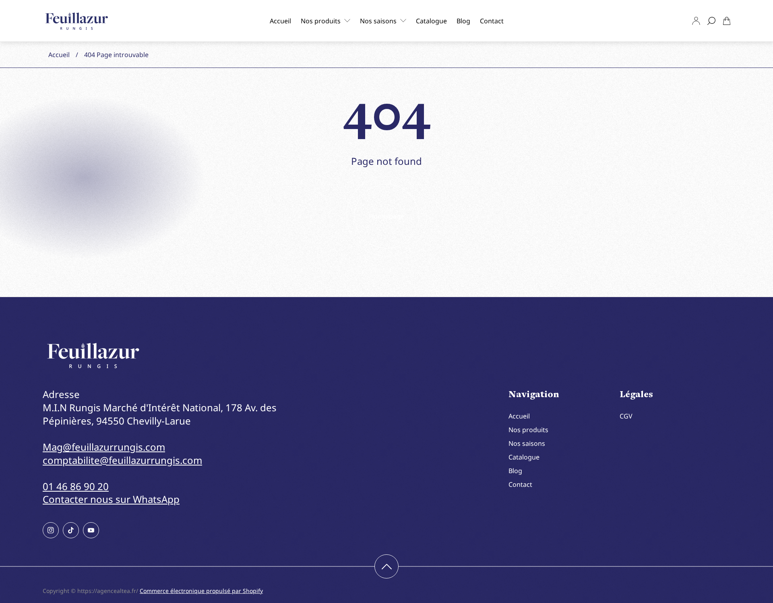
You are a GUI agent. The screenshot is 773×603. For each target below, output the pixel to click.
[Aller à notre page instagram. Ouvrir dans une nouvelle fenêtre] (51, 530)
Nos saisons (526, 443)
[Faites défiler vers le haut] (386, 566)
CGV (626, 416)
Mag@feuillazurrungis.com (104, 446)
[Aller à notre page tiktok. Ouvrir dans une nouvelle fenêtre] (71, 530)
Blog (515, 470)
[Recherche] (711, 21)
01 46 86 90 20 (76, 486)
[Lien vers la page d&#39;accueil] (93, 355)
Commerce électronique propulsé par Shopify (201, 591)
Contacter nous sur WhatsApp (111, 499)
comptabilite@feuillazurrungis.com (122, 460)
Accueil (59, 54)
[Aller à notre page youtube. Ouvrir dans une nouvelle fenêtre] (91, 530)
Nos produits (528, 429)
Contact (520, 484)
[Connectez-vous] (696, 21)
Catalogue (523, 457)
